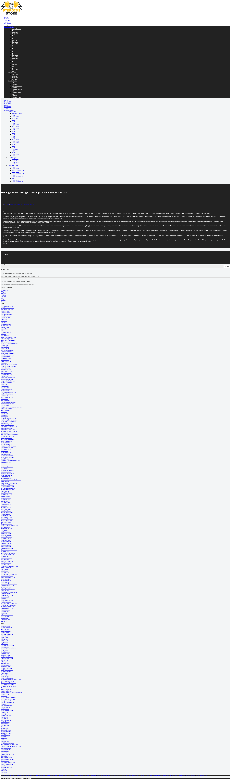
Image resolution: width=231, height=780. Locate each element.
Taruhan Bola (12, 72)
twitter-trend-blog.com (7, 678)
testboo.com (4, 712)
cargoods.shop (5, 335)
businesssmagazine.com (7, 647)
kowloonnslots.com (6, 671)
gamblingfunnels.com (7, 634)
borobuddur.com (5, 514)
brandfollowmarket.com (7, 436)
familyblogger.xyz (6, 551)
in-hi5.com (4, 322)
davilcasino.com (5, 502)
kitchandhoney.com (6, 705)
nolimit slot (175, 775)
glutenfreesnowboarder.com (9, 574)
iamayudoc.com (5, 527)
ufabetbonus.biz (5, 766)
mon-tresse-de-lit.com (7, 595)
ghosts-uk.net (4, 640)
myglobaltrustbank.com (7, 743)
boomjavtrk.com (5, 619)
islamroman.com (5, 666)
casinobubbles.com (6, 494)
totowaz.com (4, 433)
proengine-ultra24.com (7, 701)
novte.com (4, 696)
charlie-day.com (5, 400)
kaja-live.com (4, 660)
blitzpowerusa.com (6, 373)
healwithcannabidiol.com (8, 577)
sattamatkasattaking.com (8, 589)
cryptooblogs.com (6, 507)
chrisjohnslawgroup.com (8, 553)
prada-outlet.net (5, 626)
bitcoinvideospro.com (7, 338)
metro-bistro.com (5, 707)
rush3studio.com (5, 317)
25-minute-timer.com (7, 519)
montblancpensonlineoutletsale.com (11, 679)
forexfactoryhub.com (7, 658)
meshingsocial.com (6, 389)
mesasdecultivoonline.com (8, 366)
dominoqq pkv (5, 290)
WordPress (29, 778)
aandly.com (4, 770)
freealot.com (4, 530)
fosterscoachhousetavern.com (9, 364)
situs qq (8, 775)
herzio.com (4, 321)
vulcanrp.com (4, 676)
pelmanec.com (5, 311)
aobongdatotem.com (6, 478)
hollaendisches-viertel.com (8, 699)
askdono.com (4, 642)
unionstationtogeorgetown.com (9, 525)
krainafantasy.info (6, 324)
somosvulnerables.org (7, 561)
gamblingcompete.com (7, 645)
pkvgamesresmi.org (201, 775)
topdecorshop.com (6, 749)
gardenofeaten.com (6, 374)
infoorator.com (5, 694)
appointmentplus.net (6, 757)
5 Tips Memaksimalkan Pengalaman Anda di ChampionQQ (17, 273)
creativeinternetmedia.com (8, 649)
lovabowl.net (4, 468)
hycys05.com (4, 376)
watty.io (3, 330)
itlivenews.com (5, 761)
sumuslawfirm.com (6, 423)
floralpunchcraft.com (7, 394)
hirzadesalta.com (5, 491)
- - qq (13, 115)
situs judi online (16, 29)
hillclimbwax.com (6, 449)
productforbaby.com (6, 361)
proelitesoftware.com (7, 548)
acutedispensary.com (6, 428)
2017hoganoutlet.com (7, 309)
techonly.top (4, 644)
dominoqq (3, 295)
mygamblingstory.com (7, 306)
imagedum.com (5, 582)
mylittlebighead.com (6, 528)
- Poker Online (12, 111)
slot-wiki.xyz (4, 738)
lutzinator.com (5, 569)
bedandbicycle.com (6, 535)
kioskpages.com (5, 579)
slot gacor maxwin (17, 86)
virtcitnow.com (5, 653)
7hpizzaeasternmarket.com (8, 697)
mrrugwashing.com (6, 408)
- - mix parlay (15, 159)
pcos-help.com (5, 636)
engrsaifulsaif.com (6, 522)
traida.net (3, 704)
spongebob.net (5, 347)
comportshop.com (6, 748)
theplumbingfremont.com (8, 762)
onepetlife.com (5, 590)
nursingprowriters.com (7, 425)
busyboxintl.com (5, 348)
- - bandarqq (15, 149)
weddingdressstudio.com (8, 714)
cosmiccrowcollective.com (8, 340)
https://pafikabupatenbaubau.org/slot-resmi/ (159, 775)
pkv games (15, 32)
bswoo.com (4, 772)
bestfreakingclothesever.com (9, 420)
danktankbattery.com (7, 397)
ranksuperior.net (5, 442)
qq (12, 30)
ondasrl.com (4, 571)
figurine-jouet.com (6, 602)
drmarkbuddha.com (6, 691)
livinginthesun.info (6, 332)
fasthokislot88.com (6, 543)
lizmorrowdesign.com (7, 576)
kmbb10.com (4, 384)
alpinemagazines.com (7, 675)
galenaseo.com (5, 741)
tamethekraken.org (6, 567)
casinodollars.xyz (6, 733)
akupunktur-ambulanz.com (8, 683)
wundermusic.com (6, 515)
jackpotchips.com (6, 546)
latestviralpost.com (6, 369)
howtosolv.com (5, 709)
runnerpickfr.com (5, 631)
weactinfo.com (5, 387)
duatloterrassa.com (6, 563)
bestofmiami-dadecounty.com (9, 483)
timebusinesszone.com (7, 455)
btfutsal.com (4, 637)
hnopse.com (4, 451)
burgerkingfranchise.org (7, 355)
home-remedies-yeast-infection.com (11, 480)
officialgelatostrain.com (7, 585)
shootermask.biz (5, 723)
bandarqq (14, 64)
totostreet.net (4, 501)
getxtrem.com (4, 386)
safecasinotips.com (6, 545)
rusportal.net (4, 329)
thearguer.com (5, 390)
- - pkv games (15, 116)
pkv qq (116, 775)
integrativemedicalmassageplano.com (11, 407)
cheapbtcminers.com (6, 524)
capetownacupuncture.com (8, 337)
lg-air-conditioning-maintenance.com (11, 692)
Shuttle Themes (13, 778)
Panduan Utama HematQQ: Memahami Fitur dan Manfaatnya (18, 284)
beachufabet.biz (5, 593)
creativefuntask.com (6, 520)
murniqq (70, 775)
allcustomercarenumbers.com (9, 550)
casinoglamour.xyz (6, 731)
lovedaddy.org (5, 405)
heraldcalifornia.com (6, 537)
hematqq (76, 775)
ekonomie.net (4, 756)
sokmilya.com (5, 616)
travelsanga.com (5, 753)
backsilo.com (4, 415)
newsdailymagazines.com (8, 473)
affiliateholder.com (6, 462)
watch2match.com (6, 740)
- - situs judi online (17, 113)
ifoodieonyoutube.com (7, 485)
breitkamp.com (5, 556)
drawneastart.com (6, 541)
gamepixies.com (5, 540)
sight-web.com (5, 663)
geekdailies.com (5, 610)
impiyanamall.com (6, 498)
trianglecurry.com (6, 580)
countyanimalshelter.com (8, 439)
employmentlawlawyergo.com (9, 744)
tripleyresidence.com (6, 558)
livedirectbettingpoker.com (8, 402)
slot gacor (14, 84)
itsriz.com (3, 334)
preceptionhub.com (6, 475)
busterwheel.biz (5, 725)
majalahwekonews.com (7, 308)
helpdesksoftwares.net (7, 467)
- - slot (13, 167)
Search (3, 264)
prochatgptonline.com (7, 657)
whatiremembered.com (7, 684)
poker (2, 298)
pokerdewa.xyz (5, 736)
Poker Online (12, 27)
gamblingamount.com (7, 447)
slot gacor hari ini (16, 92)
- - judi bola (15, 160)
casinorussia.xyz (5, 728)
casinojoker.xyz (5, 735)
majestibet (182, 775)
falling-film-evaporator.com (8, 421)
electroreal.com (5, 481)
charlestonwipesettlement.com (9, 434)
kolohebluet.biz (5, 722)
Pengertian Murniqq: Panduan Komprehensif (13, 279)
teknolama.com (5, 360)
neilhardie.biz (4, 718)
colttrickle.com (5, 629)
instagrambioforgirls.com (8, 381)
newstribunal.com (6, 472)
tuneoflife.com (5, 459)
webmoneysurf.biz (6, 720)
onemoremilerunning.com (8, 377)
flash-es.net (4, 412)
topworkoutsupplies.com (8, 488)
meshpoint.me (5, 345)
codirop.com (4, 639)
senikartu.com (5, 327)
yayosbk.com (4, 717)
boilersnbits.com (5, 368)
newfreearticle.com (6, 371)
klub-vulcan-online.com (7, 554)
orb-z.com (3, 363)
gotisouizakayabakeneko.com (9, 343)
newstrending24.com (7, 764)
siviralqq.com (4, 416)
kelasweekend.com (6, 767)
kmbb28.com (4, 613)
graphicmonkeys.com (7, 538)
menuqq (3, 775)
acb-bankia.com (5, 410)
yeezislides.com (5, 476)
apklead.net (4, 621)
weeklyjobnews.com (6, 438)
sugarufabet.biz (5, 597)
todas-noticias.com (6, 325)
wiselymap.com (5, 655)
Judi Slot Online (12, 81)
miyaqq (188, 775)
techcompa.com (5, 662)
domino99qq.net (5, 312)
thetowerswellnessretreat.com (9, 584)
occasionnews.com (6, 452)
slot (13, 82)
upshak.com (4, 413)
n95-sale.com (4, 650)
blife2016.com (5, 572)
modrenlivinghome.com (7, 606)
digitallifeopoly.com (6, 493)
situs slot (81, 775)
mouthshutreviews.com (7, 489)
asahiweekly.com (5, 532)
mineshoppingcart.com (7, 486)
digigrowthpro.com (6, 627)
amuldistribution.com (7, 512)
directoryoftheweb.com (7, 314)
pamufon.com (5, 564)
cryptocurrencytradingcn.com (9, 431)
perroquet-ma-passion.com (8, 605)
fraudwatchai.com (6, 504)
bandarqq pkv (63, 775)
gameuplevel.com (6, 509)
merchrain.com (5, 611)
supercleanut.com (6, 533)
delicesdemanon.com (7, 710)
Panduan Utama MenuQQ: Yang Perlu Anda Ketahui (15, 281)
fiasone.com (4, 395)
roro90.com (4, 319)
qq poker (55, 775)
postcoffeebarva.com (7, 351)
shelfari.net (4, 727)
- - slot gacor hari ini (17, 177)
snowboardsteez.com (7, 379)
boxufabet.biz (4, 598)
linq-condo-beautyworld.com (9, 686)
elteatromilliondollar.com (8, 353)
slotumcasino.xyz (6, 730)
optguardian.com (5, 499)
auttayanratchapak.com (7, 350)
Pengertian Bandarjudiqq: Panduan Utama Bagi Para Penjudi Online (20, 276)
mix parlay (15, 74)
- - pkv (13, 151)
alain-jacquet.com (6, 342)
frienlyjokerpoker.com (7, 670)
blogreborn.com (5, 652)
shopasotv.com (5, 751)
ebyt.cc (3, 688)
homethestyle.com (6, 511)
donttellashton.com (6, 316)
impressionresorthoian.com (8, 418)
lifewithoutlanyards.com (7, 702)
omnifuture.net (5, 632)
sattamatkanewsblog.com (8, 429)
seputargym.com (5, 496)
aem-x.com (4, 506)
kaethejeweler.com (6, 587)
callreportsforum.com (7, 615)
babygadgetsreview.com (7, 681)
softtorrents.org (5, 559)
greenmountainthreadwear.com (9, 426)
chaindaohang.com (6, 689)
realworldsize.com (6, 358)
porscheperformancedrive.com (9, 566)
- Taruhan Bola (12, 157)
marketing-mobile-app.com (8, 392)
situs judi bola (34, 775)
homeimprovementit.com (8, 470)
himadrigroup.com (6, 665)
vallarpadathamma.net (7, 356)
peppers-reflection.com (7, 457)
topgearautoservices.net (7, 600)
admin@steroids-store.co (16, 204)
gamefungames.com (6, 517)
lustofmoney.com (5, 454)
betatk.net (3, 769)
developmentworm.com (7, 759)
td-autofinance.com (6, 668)
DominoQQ (26, 204)
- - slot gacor (15, 168)
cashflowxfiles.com (6, 382)
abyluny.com (4, 618)
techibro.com (4, 673)
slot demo (3, 293)
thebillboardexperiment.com (9, 592)
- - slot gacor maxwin (18, 170)
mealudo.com (4, 399)
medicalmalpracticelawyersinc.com (11, 746)
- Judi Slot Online (13, 165)
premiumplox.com (6, 715)
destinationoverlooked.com (8, 446)
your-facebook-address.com (9, 603)
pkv (13, 66)
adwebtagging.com (6, 441)
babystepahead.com (6, 444)
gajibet (193, 775)
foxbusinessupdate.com (7, 403)
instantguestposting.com (7, 754)
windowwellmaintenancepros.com (10, 460)
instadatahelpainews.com (8, 608)
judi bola (14, 76)
